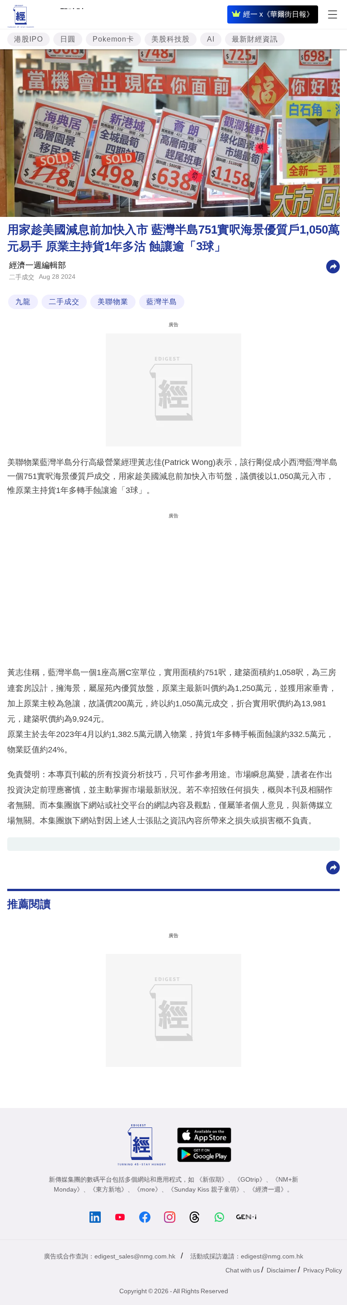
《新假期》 (212, 1179)
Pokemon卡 (113, 39)
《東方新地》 (108, 1189)
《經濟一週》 (268, 1189)
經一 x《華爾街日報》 (278, 14)
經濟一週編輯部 (37, 265)
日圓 (67, 39)
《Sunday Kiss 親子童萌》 (205, 1189)
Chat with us (242, 1270)
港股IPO (28, 39)
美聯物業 (113, 301)
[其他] (333, 266)
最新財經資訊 (255, 39)
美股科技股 (170, 39)
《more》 (147, 1189)
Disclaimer (281, 1270)
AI (211, 39)
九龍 (23, 301)
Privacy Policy (322, 1270)
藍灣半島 (161, 301)
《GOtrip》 (250, 1179)
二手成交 (21, 277)
